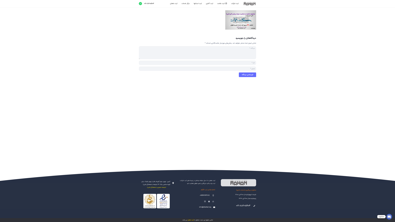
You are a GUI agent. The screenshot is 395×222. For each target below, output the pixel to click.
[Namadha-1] (156, 201)
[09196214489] (212, 195)
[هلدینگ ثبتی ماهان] (249, 3)
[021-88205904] (253, 206)
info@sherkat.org (205, 207)
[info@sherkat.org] (213, 207)
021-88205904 (243, 205)
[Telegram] (209, 202)
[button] (230, 3)
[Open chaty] (389, 216)
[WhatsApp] (140, 3)
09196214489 (204, 195)
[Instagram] (205, 202)
